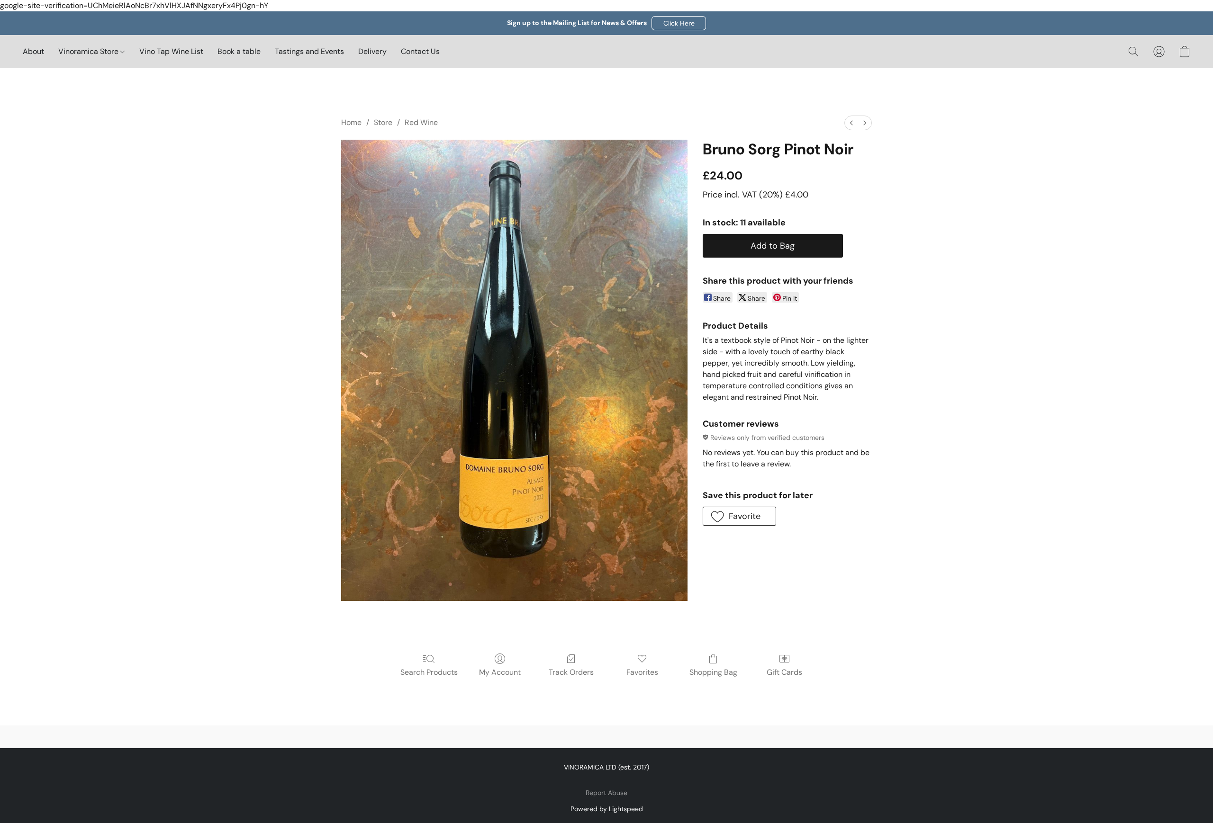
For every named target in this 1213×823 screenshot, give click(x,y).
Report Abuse (606, 792)
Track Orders (571, 672)
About (33, 51)
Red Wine (421, 122)
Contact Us (420, 51)
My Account (500, 672)
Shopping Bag (713, 672)
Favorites (642, 672)
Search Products (429, 672)
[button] (679, 23)
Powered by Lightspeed (606, 809)
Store (383, 122)
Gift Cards (784, 672)
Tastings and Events (309, 51)
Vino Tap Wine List (171, 51)
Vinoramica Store (89, 51)
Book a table (239, 51)
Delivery (372, 51)
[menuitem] (851, 123)
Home (351, 122)
